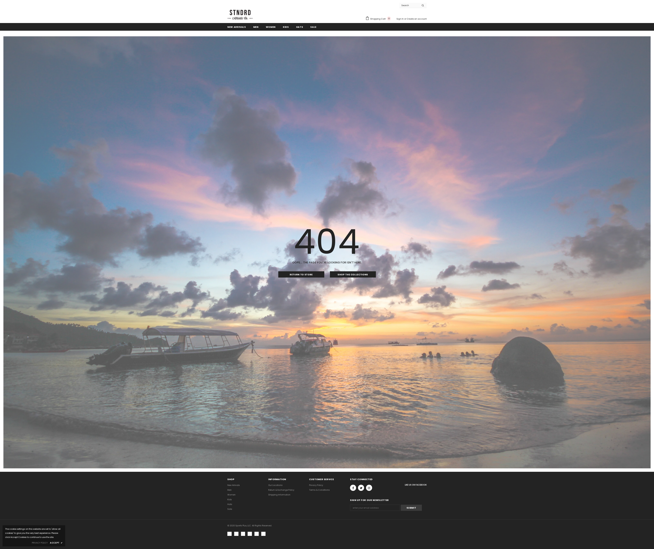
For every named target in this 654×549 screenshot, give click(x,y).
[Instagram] (369, 488)
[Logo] (240, 14)
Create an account (417, 18)
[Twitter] (361, 488)
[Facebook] (353, 488)
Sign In (400, 18)
